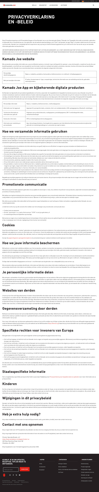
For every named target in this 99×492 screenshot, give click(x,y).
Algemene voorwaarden (7, 482)
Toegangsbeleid (21, 480)
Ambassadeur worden (86, 481)
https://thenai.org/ (53, 323)
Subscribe (24, 469)
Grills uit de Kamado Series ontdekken (67, 469)
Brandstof (43, 5)
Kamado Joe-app (85, 475)
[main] (49, 224)
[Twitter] (16, 475)
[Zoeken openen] (93, 5)
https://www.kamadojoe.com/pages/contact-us (15, 439)
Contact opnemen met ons (87, 472)
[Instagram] (10, 475)
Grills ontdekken (62, 466)
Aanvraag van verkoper (86, 477)
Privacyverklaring (6, 480)
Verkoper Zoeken (62, 463)
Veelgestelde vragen (86, 469)
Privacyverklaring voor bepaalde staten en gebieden (64, 377)
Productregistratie (85, 466)
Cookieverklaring (24, 482)
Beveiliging (16, 482)
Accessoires (54, 5)
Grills (34, 5)
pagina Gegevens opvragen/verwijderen (20, 238)
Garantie (14, 480)
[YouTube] (19, 475)
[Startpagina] (11, 5)
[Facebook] (13, 475)
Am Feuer (64, 5)
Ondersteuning (84, 463)
